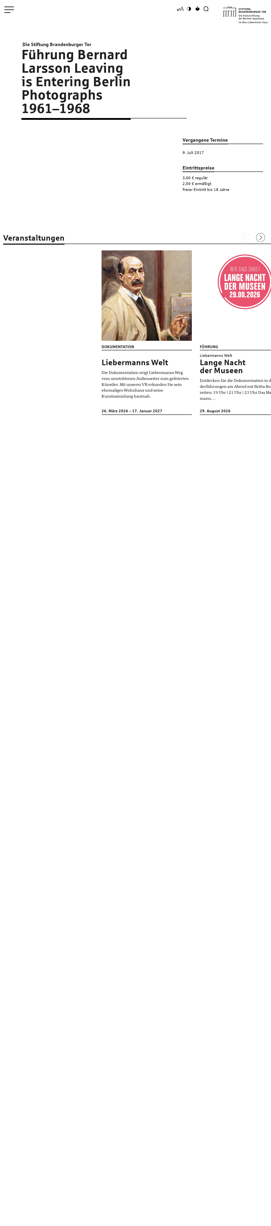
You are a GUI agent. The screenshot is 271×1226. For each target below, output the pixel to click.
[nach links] (245, 237)
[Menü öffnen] (9, 9)
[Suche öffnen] (206, 8)
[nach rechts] (260, 237)
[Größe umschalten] (180, 8)
